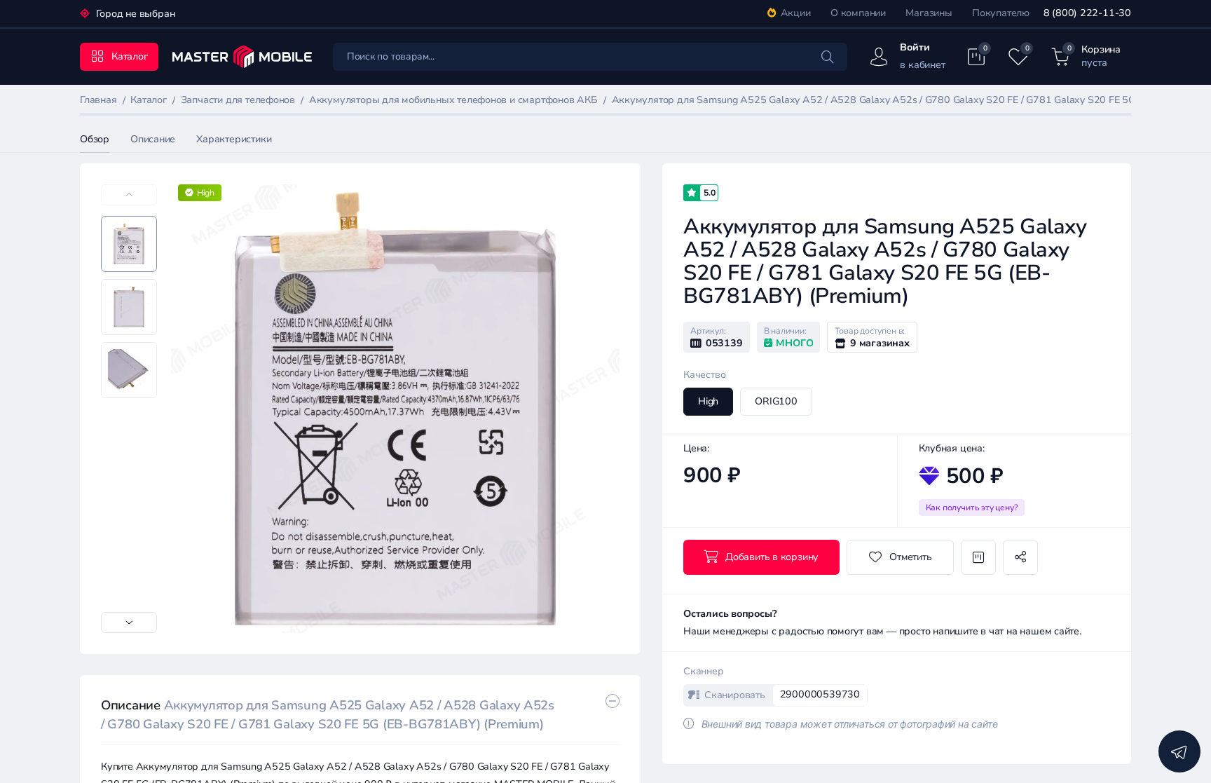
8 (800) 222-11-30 (1087, 13)
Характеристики (233, 139)
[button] (129, 622)
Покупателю (1000, 13)
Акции (796, 13)
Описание (152, 139)
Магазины (928, 13)
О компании (858, 13)
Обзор (94, 139)
